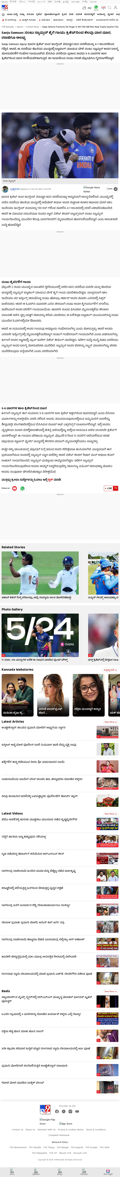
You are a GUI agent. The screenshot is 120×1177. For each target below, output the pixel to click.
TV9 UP (53, 1153)
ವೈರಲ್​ (110, 14)
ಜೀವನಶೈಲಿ (89, 14)
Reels (6, 991)
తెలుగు (22, 2)
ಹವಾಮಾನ (58, 20)
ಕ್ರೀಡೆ (64, 14)
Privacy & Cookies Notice (71, 1130)
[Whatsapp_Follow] (22, 488)
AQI (90, 8)
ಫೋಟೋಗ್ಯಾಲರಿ (52, 14)
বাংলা (50, 2)
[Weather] (84, 8)
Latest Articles (13, 722)
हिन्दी (13, 2)
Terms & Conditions (96, 1130)
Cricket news (32, 27)
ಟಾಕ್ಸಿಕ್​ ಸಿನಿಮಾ (29, 20)
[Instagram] (70, 1111)
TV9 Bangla (62, 1148)
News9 (5, 2)
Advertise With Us (46, 1130)
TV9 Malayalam (39, 1153)
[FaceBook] (57, 1111)
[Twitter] (63, 1111)
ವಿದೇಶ (79, 14)
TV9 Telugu (49, 1148)
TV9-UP (93, 2)
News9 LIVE (65, 1153)
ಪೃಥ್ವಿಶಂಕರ (15, 189)
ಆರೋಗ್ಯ (101, 14)
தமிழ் (66, 2)
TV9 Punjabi (91, 1148)
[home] (3, 14)
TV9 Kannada (8, 27)
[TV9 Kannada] (5, 7)
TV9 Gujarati (77, 1148)
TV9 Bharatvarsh (18, 1148)
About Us (30, 1130)
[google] (93, 189)
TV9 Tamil (104, 1148)
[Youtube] (15, 488)
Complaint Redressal (59, 1135)
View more (109, 722)
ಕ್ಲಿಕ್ (50, 480)
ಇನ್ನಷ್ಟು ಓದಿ (109, 670)
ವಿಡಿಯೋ (45, 20)
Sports (19, 27)
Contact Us (17, 1130)
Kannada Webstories (17, 670)
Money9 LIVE (80, 1153)
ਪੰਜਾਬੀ (57, 2)
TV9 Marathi (35, 1148)
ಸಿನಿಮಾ (30, 14)
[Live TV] (102, 8)
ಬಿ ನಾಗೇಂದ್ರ (10, 20)
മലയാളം (75, 2)
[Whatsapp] (95, 7)
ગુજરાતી (41, 2)
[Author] (5, 189)
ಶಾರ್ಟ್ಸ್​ (70, 20)
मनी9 (84, 2)
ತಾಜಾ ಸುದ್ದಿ (12, 14)
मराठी (31, 2)
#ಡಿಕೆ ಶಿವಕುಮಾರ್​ (84, 20)
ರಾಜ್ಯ (22, 14)
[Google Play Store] (49, 1122)
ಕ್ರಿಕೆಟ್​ (39, 14)
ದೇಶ (71, 14)
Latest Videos (12, 814)
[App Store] (68, 1125)
